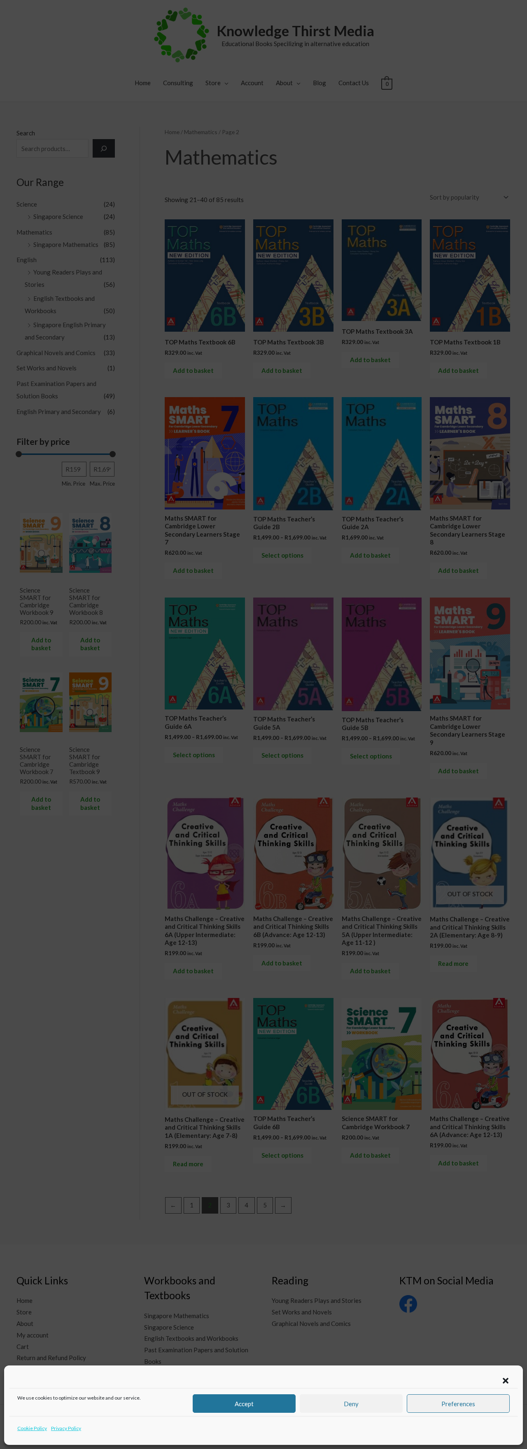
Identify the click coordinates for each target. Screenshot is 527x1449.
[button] (505, 1381)
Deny (351, 1403)
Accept (244, 1403)
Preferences (458, 1403)
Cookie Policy (32, 1428)
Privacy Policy (66, 1428)
